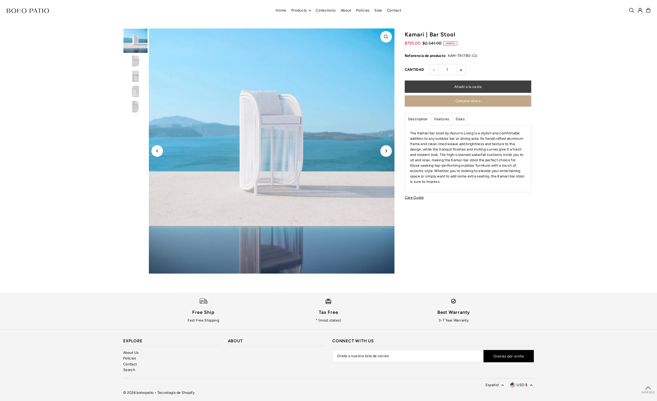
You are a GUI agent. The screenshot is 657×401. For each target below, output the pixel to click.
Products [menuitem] (299, 10)
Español (492, 385)
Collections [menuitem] (326, 10)
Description (418, 119)
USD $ (522, 385)
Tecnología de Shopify (176, 392)
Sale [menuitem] (378, 10)
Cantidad (414, 69)
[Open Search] (631, 10)
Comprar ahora (468, 101)
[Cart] (648, 10)
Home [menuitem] (281, 10)
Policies (129, 358)
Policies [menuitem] (363, 10)
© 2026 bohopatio (138, 392)
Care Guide (414, 198)
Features (441, 119)
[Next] (386, 151)
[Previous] (157, 151)
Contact (130, 364)
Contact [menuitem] (394, 10)
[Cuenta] (640, 10)
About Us (131, 352)
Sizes (460, 119)
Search (129, 370)
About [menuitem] (346, 10)
